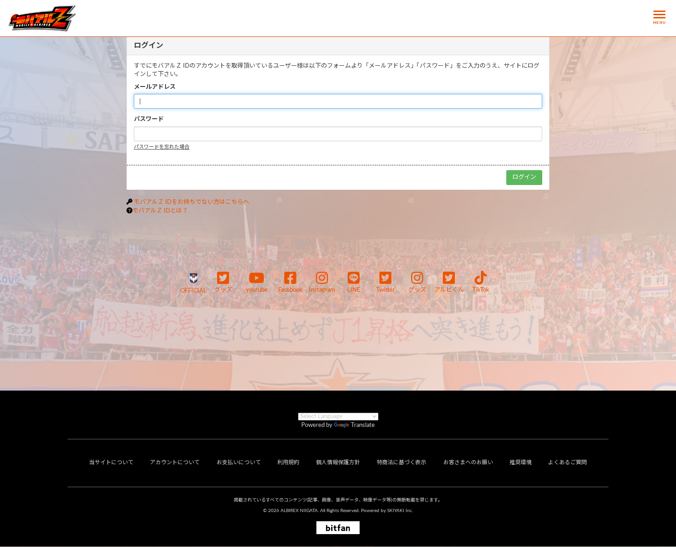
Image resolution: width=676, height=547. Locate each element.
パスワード (149, 119)
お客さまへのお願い (468, 462)
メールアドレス (155, 87)
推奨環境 (521, 462)
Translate (363, 425)
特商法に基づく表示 (401, 462)
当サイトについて (111, 462)
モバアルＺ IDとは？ (160, 211)
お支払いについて (239, 462)
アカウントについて (175, 462)
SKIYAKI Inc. (400, 510)
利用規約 (288, 462)
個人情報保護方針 (338, 462)
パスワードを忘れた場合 (161, 147)
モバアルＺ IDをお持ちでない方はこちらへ (191, 202)
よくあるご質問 (567, 462)
